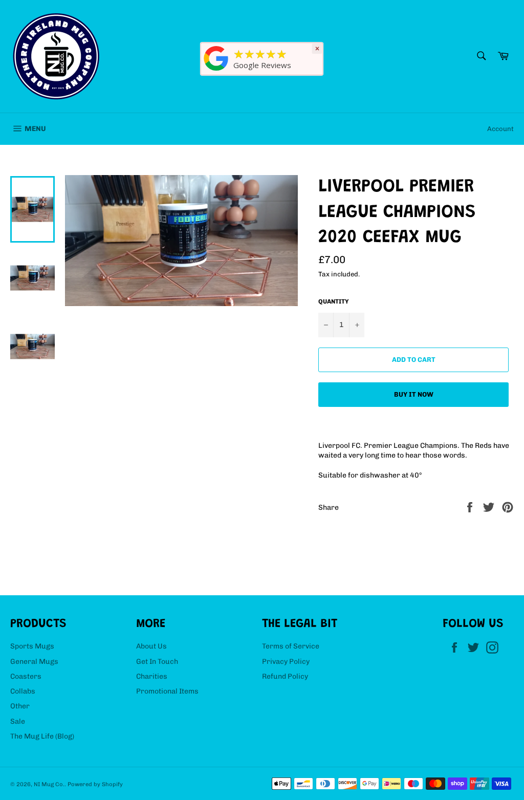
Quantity (333, 301)
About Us (151, 646)
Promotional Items (167, 691)
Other (20, 706)
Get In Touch (157, 661)
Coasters (25, 676)
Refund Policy (285, 676)
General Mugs (34, 661)
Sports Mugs (32, 646)
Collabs (22, 691)
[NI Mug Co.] (216, 71)
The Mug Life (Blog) (42, 736)
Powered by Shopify (95, 784)
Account (500, 129)
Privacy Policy (286, 661)
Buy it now (413, 394)
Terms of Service (290, 646)
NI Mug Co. (49, 784)
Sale (17, 721)
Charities (151, 676)
